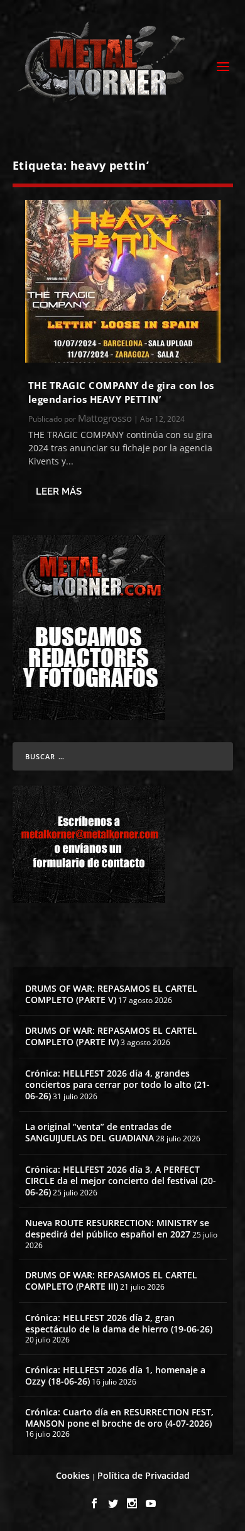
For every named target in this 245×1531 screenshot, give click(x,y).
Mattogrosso (105, 418)
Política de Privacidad (143, 1475)
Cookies (73, 1475)
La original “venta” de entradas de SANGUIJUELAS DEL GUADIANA (98, 1132)
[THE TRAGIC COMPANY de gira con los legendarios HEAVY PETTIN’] (122, 281)
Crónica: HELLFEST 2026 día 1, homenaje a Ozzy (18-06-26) (115, 1375)
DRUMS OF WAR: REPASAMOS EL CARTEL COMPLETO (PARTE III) (111, 1280)
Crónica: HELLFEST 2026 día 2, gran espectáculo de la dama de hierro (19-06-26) (118, 1323)
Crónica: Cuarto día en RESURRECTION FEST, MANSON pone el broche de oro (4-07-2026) (119, 1417)
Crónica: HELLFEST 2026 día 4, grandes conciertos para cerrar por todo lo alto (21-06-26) (117, 1084)
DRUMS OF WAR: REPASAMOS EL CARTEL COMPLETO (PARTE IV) (111, 1036)
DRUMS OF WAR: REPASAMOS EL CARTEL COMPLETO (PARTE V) (111, 994)
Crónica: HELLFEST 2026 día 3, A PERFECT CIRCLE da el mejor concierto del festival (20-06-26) (120, 1180)
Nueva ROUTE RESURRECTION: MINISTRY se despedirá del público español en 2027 (117, 1228)
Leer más (59, 491)
